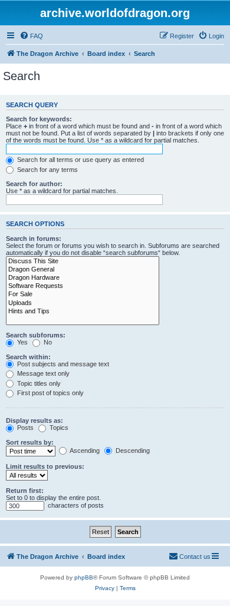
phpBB (83, 577)
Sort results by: (30, 442)
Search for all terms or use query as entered (79, 159)
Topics (58, 427)
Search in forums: (33, 238)
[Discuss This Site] (82, 261)
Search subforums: (35, 335)
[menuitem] (31, 36)
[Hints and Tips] (82, 311)
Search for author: (34, 183)
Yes (21, 342)
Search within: (28, 356)
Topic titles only (38, 383)
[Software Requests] (82, 286)
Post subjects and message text (62, 363)
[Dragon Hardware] (82, 278)
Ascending (84, 450)
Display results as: (34, 420)
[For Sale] (82, 294)
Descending (132, 450)
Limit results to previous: (45, 466)
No (47, 342)
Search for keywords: (39, 118)
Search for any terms (46, 169)
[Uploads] (82, 303)
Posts (24, 427)
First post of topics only (49, 392)
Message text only (42, 373)
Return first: (25, 490)
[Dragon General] (82, 270)
